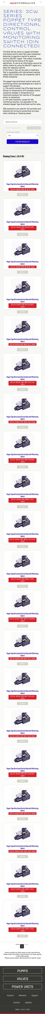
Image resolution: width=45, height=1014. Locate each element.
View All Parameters (22, 148)
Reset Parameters (34, 128)
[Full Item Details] (39, 162)
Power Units (22, 987)
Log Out (23, 1009)
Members (22, 995)
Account (10, 995)
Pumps (22, 971)
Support (35, 995)
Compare (22, 194)
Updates (28, 1002)
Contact (16, 1002)
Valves (22, 979)
